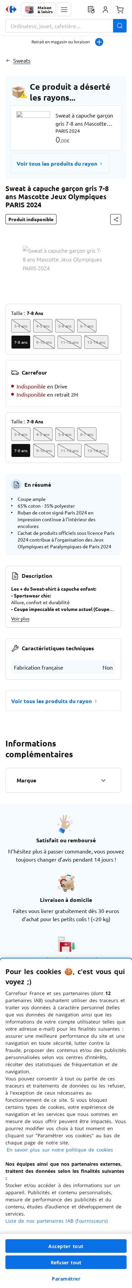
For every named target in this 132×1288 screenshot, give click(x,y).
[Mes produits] (91, 9)
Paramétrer (66, 1278)
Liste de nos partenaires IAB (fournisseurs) (56, 1221)
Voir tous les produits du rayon (57, 163)
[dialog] (66, 1123)
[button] (64, 9)
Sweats (21, 60)
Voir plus (20, 618)
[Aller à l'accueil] (11, 9)
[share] (115, 219)
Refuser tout (66, 1262)
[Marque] (103, 780)
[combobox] (66, 26)
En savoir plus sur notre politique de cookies (60, 1149)
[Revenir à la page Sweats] (7, 60)
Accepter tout (66, 1246)
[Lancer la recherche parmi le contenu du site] (119, 25)
